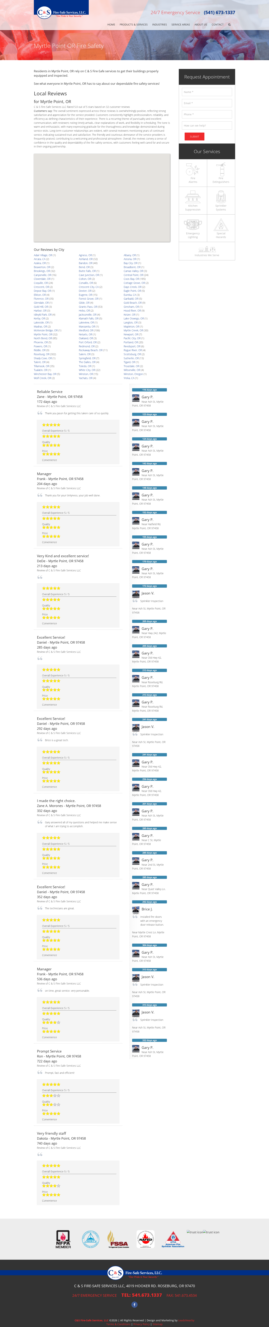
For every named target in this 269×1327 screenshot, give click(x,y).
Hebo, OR (84, 310)
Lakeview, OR (86, 322)
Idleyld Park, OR (43, 314)
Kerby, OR (39, 318)
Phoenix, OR (41, 342)
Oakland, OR (86, 338)
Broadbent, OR (132, 267)
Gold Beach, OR (133, 302)
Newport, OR (131, 334)
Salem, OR (85, 354)
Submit (194, 136)
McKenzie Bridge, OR (46, 330)
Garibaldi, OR (131, 298)
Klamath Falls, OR (88, 318)
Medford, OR (86, 330)
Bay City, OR (130, 263)
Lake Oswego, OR (134, 318)
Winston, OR (86, 374)
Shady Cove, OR (43, 358)
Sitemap (158, 1324)
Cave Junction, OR (89, 275)
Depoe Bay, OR (42, 290)
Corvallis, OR (86, 283)
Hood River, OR (132, 310)
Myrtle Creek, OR (133, 330)
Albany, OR (130, 255)
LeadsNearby (186, 1320)
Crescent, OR (41, 287)
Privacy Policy (141, 1324)
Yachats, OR (85, 378)
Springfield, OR (87, 358)
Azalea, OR (40, 263)
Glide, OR (84, 302)
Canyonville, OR (42, 275)
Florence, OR (41, 298)
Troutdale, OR (131, 366)
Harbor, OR (40, 310)
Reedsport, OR (132, 346)
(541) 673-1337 (219, 12)
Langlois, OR (131, 322)
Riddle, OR (40, 350)
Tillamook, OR (41, 366)
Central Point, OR (133, 275)
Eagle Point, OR (132, 290)
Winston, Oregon (133, 374)
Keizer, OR (129, 314)
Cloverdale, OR (42, 279)
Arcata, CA (39, 259)
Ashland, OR (86, 259)
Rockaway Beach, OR (90, 350)
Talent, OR (40, 362)
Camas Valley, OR (133, 271)
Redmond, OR (87, 346)
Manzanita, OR (87, 326)
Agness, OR (85, 255)
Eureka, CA (130, 294)
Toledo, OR (85, 366)
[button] (229, 24)
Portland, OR (131, 342)
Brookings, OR (42, 271)
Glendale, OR (41, 302)
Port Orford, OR (88, 342)
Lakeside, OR (41, 322)
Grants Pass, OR (88, 306)
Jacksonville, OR (87, 314)
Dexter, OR (85, 290)
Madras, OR (40, 326)
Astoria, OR (130, 259)
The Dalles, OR (87, 362)
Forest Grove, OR (88, 298)
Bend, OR (84, 267)
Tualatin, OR (40, 370)
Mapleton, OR (131, 326)
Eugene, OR (85, 294)
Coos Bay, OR (131, 279)
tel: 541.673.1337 (141, 1295)
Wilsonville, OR (132, 370)
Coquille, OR (41, 283)
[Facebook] (134, 1305)
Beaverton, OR (42, 267)
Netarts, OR (85, 334)
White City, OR (87, 370)
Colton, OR (85, 279)
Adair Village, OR (43, 255)
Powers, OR (40, 346)
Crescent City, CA (89, 287)
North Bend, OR (43, 338)
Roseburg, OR (41, 354)
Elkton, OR (40, 294)
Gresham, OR (131, 306)
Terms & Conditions (118, 1324)
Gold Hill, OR (41, 306)
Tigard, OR (129, 362)
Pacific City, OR (132, 338)
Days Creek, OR (132, 287)
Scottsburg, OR (132, 354)
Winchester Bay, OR (45, 374)
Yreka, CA (129, 378)
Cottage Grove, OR (134, 283)
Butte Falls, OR (87, 271)
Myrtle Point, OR (43, 334)
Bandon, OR (85, 263)
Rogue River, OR (133, 350)
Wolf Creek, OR (42, 378)
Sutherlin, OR (131, 358)
